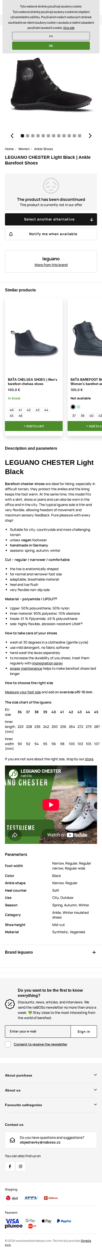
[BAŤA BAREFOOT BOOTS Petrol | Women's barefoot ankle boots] (78, 406)
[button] (12, 136)
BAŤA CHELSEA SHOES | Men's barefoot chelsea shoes (32, 382)
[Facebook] (10, 1166)
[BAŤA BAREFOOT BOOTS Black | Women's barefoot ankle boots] (73, 406)
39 (82, 415)
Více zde (69, 28)
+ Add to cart (34, 426)
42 (29, 410)
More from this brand (51, 264)
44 (46, 410)
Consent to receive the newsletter (40, 1044)
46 (21, 415)
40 (12, 410)
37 (74, 415)
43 (37, 410)
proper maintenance (26, 668)
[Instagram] (21, 1166)
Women (24, 149)
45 (12, 415)
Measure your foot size (23, 692)
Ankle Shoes (43, 149)
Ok (51, 46)
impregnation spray (47, 663)
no (51, 36)
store (89, 759)
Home (9, 149)
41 (20, 410)
